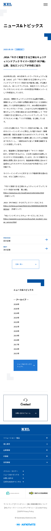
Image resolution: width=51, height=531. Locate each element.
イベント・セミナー (10, 471)
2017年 (16, 344)
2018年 (16, 340)
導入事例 (6, 444)
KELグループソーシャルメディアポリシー (20, 507)
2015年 (16, 353)
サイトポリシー (20, 504)
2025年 (16, 308)
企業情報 (6, 450)
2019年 (16, 335)
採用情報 (6, 462)
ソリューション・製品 (11, 438)
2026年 (16, 304)
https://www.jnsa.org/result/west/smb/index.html (23, 193)
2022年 (16, 322)
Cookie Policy (42, 507)
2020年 (16, 331)
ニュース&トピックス (11, 474)
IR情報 (5, 456)
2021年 (16, 326)
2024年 (16, 313)
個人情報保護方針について (37, 504)
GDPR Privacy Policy (26, 511)
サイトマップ (8, 504)
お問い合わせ (8, 478)
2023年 (16, 317)
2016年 (16, 349)
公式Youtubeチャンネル (12, 481)
